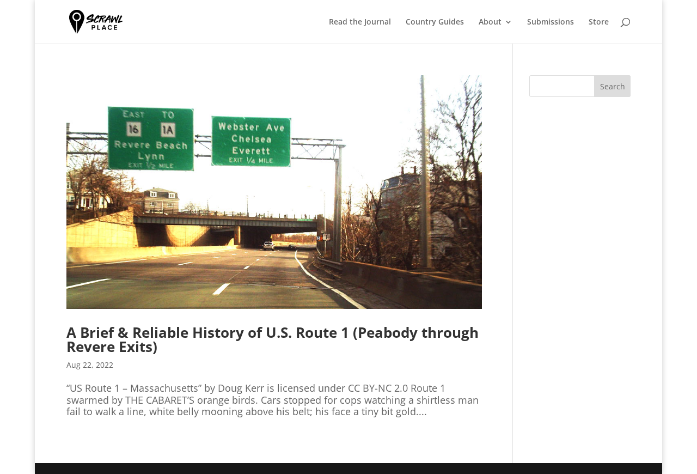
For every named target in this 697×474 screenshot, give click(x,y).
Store (599, 22)
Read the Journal (360, 22)
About (490, 22)
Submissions (550, 22)
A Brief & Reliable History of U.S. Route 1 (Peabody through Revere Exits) (272, 339)
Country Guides (435, 22)
